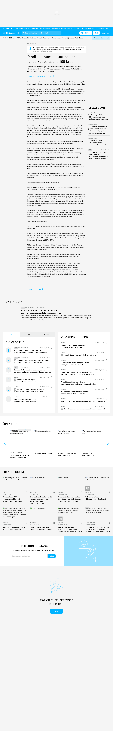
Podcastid (25, 38)
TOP (4, 492)
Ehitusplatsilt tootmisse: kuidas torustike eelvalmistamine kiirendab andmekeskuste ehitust (97, 529)
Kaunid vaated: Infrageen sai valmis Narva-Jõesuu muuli (84, 409)
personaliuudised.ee (66, 28)
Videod (39, 38)
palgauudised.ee (100, 28)
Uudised (16, 377)
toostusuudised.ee (33, 28)
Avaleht (5, 38)
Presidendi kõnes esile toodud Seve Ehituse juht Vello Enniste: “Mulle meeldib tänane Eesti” (69, 499)
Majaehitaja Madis (68, 38)
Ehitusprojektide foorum (43, 453)
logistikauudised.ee (45, 28)
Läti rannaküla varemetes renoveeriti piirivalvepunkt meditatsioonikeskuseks (41, 311)
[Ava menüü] (11, 28)
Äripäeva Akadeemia (16, 453)
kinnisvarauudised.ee (21, 28)
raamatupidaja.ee (89, 28)
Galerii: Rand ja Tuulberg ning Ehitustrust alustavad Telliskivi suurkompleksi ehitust (70, 529)
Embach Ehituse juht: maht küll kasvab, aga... (80, 355)
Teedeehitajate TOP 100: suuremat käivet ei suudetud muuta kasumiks (98, 117)
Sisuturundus (56, 38)
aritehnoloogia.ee (78, 28)
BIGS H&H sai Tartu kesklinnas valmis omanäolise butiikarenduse (98, 143)
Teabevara (46, 38)
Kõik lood (12, 38)
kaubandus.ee (56, 28)
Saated (63, 352)
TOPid (19, 38)
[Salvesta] (51, 348)
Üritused (33, 38)
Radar (81, 38)
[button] (29, 556)
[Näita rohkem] (107, 28)
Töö (76, 38)
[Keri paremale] (108, 444)
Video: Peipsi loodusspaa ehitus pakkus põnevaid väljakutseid (83, 401)
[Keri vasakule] (5, 444)
